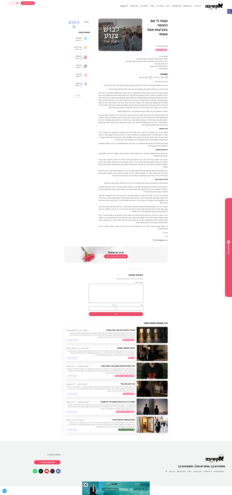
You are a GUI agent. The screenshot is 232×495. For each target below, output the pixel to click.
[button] (79, 221)
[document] (116, 247)
